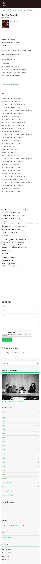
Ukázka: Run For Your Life (10, 85)
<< (4, 525)
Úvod (3, 10)
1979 (3, 470)
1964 (3, 442)
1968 (3, 458)
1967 (3, 454)
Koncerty (4, 478)
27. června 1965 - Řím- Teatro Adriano (13, 401)
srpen (12, 525)
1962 (3, 433)
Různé (4, 487)
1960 (3, 425)
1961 (3, 429)
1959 (3, 421)
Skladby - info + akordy (14, 10)
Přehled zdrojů (6, 537)
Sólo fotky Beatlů (7, 491)
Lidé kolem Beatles (7, 483)
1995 (3, 474)
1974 (3, 466)
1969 (3, 462)
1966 (3, 450)
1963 (3, 437)
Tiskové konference (7, 495)
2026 (16, 525)
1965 (3, 446)
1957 (3, 413)
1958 (3, 417)
